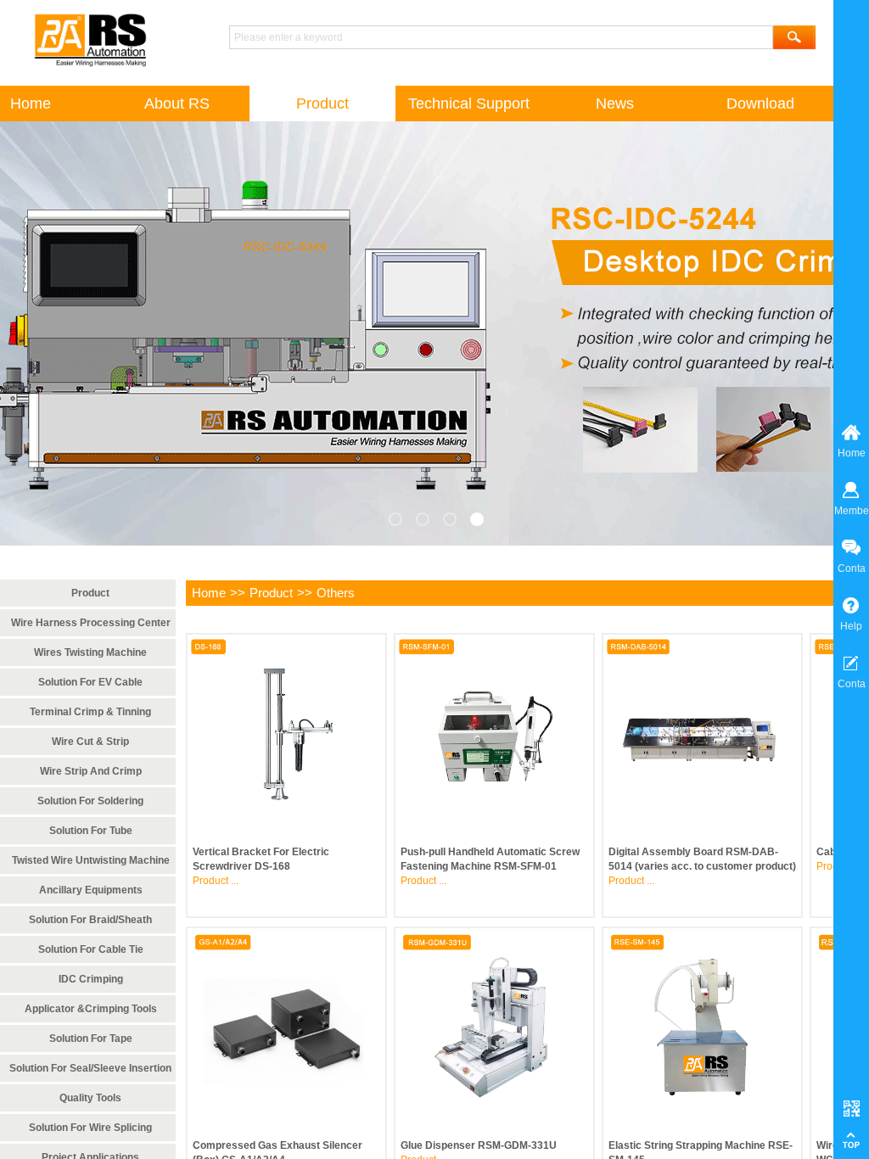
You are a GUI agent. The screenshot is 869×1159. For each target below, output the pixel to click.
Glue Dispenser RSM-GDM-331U (479, 1145)
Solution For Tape (90, 1038)
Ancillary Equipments (91, 890)
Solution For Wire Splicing (90, 1128)
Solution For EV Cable (90, 682)
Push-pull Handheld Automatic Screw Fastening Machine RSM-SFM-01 (490, 859)
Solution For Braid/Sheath (90, 920)
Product (271, 592)
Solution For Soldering (90, 801)
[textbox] (501, 37)
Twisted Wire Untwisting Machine (91, 860)
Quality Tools (90, 1098)
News (615, 103)
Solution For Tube (90, 831)
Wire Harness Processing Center (91, 623)
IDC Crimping (91, 979)
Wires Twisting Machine (90, 652)
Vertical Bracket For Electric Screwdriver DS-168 (261, 859)
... (234, 881)
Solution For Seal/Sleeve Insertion (90, 1068)
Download (760, 103)
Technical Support (469, 103)
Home (209, 592)
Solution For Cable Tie (90, 949)
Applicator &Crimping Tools (91, 1009)
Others (336, 592)
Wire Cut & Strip (90, 741)
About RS (177, 103)
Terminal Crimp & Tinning (90, 712)
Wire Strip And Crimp (91, 771)
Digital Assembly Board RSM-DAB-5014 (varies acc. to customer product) (702, 859)
